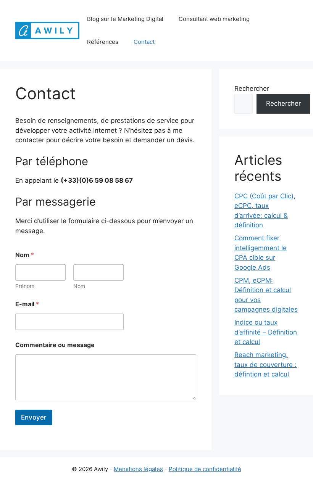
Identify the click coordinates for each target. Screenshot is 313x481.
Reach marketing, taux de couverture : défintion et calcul (265, 364)
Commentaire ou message (55, 345)
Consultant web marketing (214, 19)
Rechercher (251, 88)
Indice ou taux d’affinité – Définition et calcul (265, 332)
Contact (144, 41)
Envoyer (34, 417)
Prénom (24, 286)
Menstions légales (138, 469)
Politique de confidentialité (205, 469)
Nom (79, 286)
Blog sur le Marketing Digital (125, 19)
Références (102, 41)
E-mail (27, 304)
